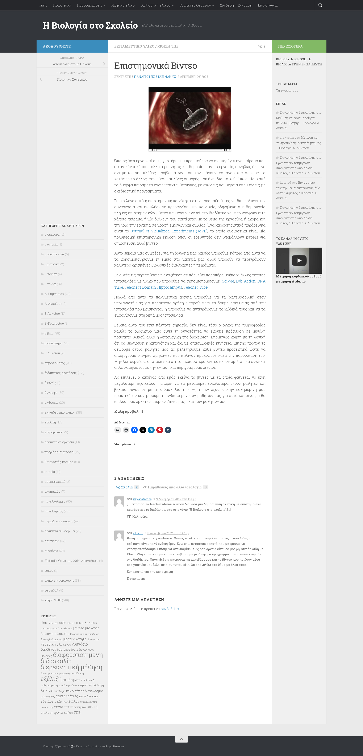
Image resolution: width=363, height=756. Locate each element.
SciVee (228, 281)
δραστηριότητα (49, 673)
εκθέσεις (51, 402)
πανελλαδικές (55, 501)
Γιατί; (43, 5)
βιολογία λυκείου (51, 639)
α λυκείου (89, 622)
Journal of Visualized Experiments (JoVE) (169, 230)
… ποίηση (51, 274)
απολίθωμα (66, 628)
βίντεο (78, 628)
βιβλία (49, 333)
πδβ (59, 701)
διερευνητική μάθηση (71, 667)
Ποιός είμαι (62, 5)
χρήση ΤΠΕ (167, 46)
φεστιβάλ (51, 590)
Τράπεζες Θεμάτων (195, 5)
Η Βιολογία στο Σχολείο (90, 25)
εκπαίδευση (77, 673)
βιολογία (92, 628)
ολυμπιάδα (52, 491)
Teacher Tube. (196, 287)
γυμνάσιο (80, 644)
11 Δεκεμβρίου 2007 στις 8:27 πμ (168, 533)
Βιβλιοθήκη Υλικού (156, 5)
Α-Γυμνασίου (54, 294)
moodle (60, 622)
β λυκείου (93, 639)
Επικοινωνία (268, 5)
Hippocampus (169, 287)
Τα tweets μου (287, 90)
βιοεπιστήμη (54, 343)
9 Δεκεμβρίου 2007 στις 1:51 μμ (176, 499)
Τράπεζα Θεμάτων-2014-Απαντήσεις (71, 560)
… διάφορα (52, 234)
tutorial (71, 623)
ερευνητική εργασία (59, 442)
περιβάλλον (71, 701)
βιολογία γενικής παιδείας (84, 633)
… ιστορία (51, 244)
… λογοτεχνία (54, 254)
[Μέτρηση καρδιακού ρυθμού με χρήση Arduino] (299, 261)
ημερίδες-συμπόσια (59, 452)
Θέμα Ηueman (114, 746)
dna (44, 622)
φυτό (58, 712)
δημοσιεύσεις (55, 363)
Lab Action (245, 281)
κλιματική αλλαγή (91, 685)
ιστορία (50, 472)
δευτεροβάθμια (67, 649)
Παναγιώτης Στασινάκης (155, 77)
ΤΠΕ (78, 623)
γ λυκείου (64, 644)
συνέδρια (51, 551)
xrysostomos (142, 499)
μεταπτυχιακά (55, 481)
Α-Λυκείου (52, 303)
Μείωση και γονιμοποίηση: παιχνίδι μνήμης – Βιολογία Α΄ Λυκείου (298, 123)
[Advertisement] (72, 151)
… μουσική (52, 264)
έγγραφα (51, 392)
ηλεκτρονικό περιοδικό (63, 685)
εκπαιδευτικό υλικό (134, 46)
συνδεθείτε (170, 608)
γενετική (48, 644)
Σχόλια (129, 487)
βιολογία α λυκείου (55, 633)
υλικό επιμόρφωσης (59, 580)
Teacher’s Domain (140, 287)
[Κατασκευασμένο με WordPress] (72, 746)
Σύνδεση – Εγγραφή (236, 5)
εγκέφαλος (63, 673)
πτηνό (58, 707)
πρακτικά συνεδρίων (60, 531)
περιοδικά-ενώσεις (59, 521)
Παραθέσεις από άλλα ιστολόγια (177, 487)
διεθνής (50, 383)
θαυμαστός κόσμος (59, 462)
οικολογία (59, 691)
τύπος (49, 570)
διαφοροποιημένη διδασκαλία (72, 658)
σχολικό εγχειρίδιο (75, 707)
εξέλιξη (50, 422)
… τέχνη (50, 284)
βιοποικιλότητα (75, 639)
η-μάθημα (86, 680)
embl (50, 623)
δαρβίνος (48, 649)
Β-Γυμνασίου (54, 323)
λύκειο (47, 690)
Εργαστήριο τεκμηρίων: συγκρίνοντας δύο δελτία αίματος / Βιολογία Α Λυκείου (298, 168)
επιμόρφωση (54, 432)
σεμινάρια (52, 541)
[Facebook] (99, 45)
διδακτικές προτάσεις (61, 373)
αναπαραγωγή (50, 628)
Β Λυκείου (52, 313)
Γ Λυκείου (52, 353)
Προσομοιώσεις (89, 5)
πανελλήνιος (54, 511)
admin (138, 533)
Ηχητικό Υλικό (123, 5)
